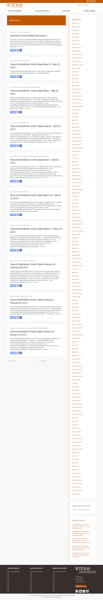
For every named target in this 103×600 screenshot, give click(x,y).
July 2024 (75, 72)
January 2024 (76, 92)
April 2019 (75, 276)
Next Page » (43, 361)
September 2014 (77, 449)
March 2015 (75, 428)
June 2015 (75, 418)
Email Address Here (80, 582)
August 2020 (76, 234)
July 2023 (75, 113)
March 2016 (75, 393)
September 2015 (77, 414)
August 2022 (76, 151)
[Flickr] (83, 592)
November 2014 (77, 442)
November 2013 (77, 483)
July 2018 (75, 300)
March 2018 (75, 314)
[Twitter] (80, 592)
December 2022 (77, 137)
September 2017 (77, 335)
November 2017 (77, 328)
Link (8, 573)
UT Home (31, 595)
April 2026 (75, 23)
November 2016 (77, 369)
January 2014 (76, 476)
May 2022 (75, 162)
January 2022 (76, 175)
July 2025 (75, 30)
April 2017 (75, 352)
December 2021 (77, 179)
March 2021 (75, 210)
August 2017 (76, 338)
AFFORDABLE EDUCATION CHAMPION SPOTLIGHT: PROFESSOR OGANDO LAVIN (81, 540)
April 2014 (75, 466)
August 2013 (76, 494)
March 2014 (75, 470)
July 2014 (75, 456)
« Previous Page (11, 361)
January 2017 (76, 362)
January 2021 (76, 217)
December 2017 (77, 324)
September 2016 (77, 376)
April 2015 (75, 425)
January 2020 (76, 255)
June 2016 (75, 386)
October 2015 (76, 411)
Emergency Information (39, 595)
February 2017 (76, 359)
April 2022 (75, 165)
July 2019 (75, 269)
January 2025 (76, 51)
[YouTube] (87, 592)
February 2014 (76, 473)
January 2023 (76, 134)
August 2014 (76, 452)
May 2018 (75, 307)
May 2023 (75, 120)
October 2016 (76, 373)
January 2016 (76, 400)
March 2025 (76, 44)
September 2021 (77, 189)
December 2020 (77, 220)
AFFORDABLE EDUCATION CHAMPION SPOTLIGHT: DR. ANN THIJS (81, 555)
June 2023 (75, 117)
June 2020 (75, 241)
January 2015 (76, 435)
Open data (33, 260)
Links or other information (13, 571)
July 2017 (75, 341)
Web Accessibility (56, 595)
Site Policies (48, 595)
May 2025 (75, 37)
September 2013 (77, 490)
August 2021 (76, 193)
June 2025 (75, 33)
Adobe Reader (70, 595)
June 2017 (75, 345)
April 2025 (75, 40)
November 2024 (77, 58)
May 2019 (75, 272)
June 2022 (75, 158)
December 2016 (77, 366)
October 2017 (76, 331)
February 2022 (76, 172)
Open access (27, 32)
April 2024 (75, 82)
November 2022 (77, 141)
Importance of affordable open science (28, 35)
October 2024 (76, 61)
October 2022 (76, 144)
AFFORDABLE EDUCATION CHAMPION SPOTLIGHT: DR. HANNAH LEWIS (81, 533)
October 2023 (76, 103)
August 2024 (76, 68)
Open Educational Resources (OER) (38, 156)
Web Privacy (64, 595)
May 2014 (75, 463)
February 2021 (76, 213)
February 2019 (76, 283)
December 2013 (77, 480)
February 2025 (76, 47)
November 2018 (77, 293)
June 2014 (75, 459)
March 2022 (75, 168)
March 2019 (75, 279)
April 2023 (75, 123)
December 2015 (77, 404)
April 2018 (75, 310)
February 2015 (76, 431)
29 (37, 361)
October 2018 (76, 296)
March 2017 (75, 355)
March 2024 (76, 85)
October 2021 (76, 186)
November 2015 (77, 407)
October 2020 (76, 227)
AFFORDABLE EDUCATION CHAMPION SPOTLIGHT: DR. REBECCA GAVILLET (81, 548)
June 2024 (75, 75)
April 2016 (75, 390)
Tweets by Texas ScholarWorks (81, 509)
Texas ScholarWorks (35, 87)
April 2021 (75, 206)
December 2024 (77, 54)
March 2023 (75, 127)
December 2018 (77, 290)
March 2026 (76, 27)
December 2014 (77, 438)
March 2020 (76, 251)
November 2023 (77, 99)
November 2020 (77, 224)
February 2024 (76, 89)
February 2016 (76, 397)
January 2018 (76, 321)
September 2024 (77, 65)
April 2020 (75, 248)
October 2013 (76, 487)
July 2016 (75, 383)
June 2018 (75, 303)
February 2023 (76, 130)
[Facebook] (77, 592)
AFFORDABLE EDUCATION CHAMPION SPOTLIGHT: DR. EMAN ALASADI (81, 526)
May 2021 (75, 203)
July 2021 (75, 196)
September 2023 (77, 106)
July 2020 (75, 238)
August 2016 (76, 380)
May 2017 (75, 348)
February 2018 (76, 317)
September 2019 (77, 265)
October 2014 (76, 445)
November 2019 (77, 258)
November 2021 (77, 182)
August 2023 (76, 110)
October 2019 (76, 262)
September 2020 (77, 231)
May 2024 (75, 78)
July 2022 (75, 155)
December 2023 (77, 96)
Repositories (35, 328)
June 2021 (75, 200)
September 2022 (77, 148)
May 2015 (75, 421)
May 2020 (75, 245)
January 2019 (76, 286)
